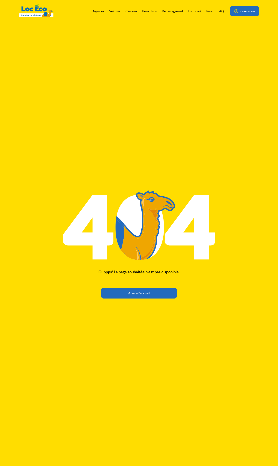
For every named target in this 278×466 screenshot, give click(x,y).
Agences (98, 11)
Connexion (247, 11)
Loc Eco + (194, 11)
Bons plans (149, 11)
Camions (131, 11)
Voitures (114, 11)
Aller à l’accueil (139, 293)
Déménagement (172, 11)
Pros (209, 11)
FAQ (221, 11)
